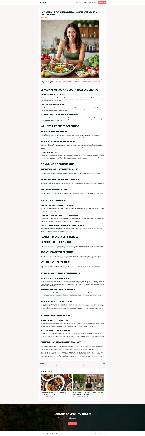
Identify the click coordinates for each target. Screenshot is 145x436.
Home (76, 2)
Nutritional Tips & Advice (52, 396)
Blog (90, 2)
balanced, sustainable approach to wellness (93, 81)
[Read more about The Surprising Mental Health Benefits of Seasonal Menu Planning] (56, 382)
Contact (94, 2)
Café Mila (42, 2)
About (80, 2)
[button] (102, 2)
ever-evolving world (53, 79)
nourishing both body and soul (61, 81)
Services (85, 2)
